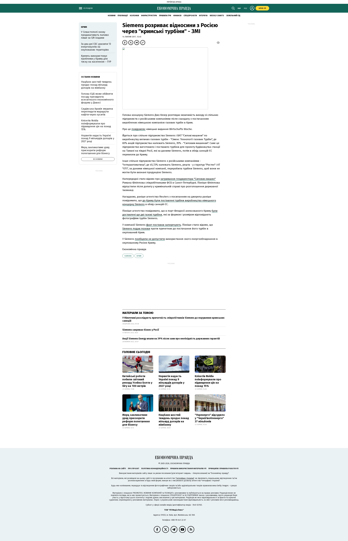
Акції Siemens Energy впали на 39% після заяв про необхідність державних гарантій (171, 338)
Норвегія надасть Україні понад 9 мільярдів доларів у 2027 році (171, 381)
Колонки (134, 15)
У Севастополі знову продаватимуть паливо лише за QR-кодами (95, 34)
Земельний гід (233, 15)
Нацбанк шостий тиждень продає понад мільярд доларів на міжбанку (174, 419)
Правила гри (165, 15)
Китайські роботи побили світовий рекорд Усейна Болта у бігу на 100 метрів (137, 381)
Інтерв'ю (203, 15)
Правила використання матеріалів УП (188, 468)
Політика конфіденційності (154, 468)
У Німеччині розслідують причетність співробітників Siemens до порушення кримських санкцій (173, 319)
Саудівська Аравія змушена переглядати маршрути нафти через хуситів (97, 111)
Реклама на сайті (118, 468)
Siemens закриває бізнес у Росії (140, 329)
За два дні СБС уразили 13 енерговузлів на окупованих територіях (96, 46)
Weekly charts (217, 15)
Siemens (128, 256)
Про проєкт (133, 468)
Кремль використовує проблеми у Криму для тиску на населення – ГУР (96, 58)
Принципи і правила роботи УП (223, 468)
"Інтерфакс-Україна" (185, 478)
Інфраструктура (149, 15)
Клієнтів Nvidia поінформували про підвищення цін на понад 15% (208, 381)
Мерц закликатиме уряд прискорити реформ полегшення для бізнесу (136, 419)
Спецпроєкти (190, 15)
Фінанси (177, 15)
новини (111, 15)
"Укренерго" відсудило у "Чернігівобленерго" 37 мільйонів (210, 418)
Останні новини (90, 77)
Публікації (123, 15)
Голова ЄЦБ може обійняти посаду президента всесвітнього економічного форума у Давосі (97, 98)
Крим (138, 256)
